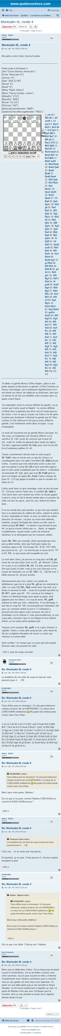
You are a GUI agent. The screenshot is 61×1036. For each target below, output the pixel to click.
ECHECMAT (6, 688)
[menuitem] (9, 10)
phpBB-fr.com (35, 1030)
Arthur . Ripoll (7, 35)
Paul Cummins (8, 952)
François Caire (15, 660)
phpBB (22, 1027)
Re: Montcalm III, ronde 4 (16, 669)
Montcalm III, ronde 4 (17, 22)
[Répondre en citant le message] (51, 38)
